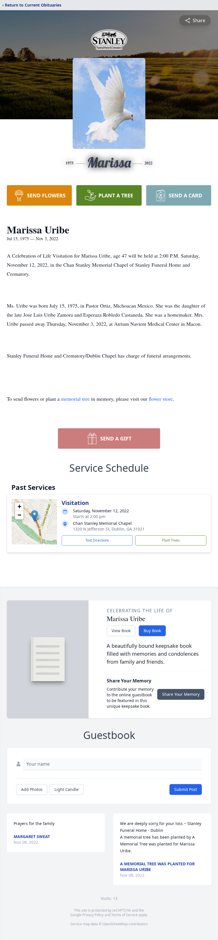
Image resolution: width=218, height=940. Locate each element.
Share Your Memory (181, 694)
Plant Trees (171, 540)
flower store (161, 398)
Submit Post (185, 789)
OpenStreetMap (115, 924)
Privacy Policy (93, 914)
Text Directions (97, 540)
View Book (121, 630)
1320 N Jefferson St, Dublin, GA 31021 (108, 529)
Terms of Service (124, 914)
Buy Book (152, 630)
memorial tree (75, 398)
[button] (34, 516)
